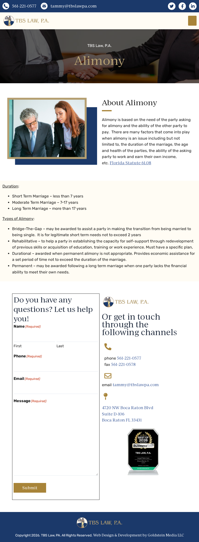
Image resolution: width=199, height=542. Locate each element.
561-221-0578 (123, 364)
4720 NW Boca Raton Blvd (127, 407)
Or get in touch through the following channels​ (139, 324)
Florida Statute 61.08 (130, 162)
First (18, 346)
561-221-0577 (129, 358)
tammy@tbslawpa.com (136, 384)
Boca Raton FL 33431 (122, 420)
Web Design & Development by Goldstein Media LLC (138, 535)
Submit (29, 487)
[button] (192, 21)
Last (60, 346)
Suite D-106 (113, 414)
